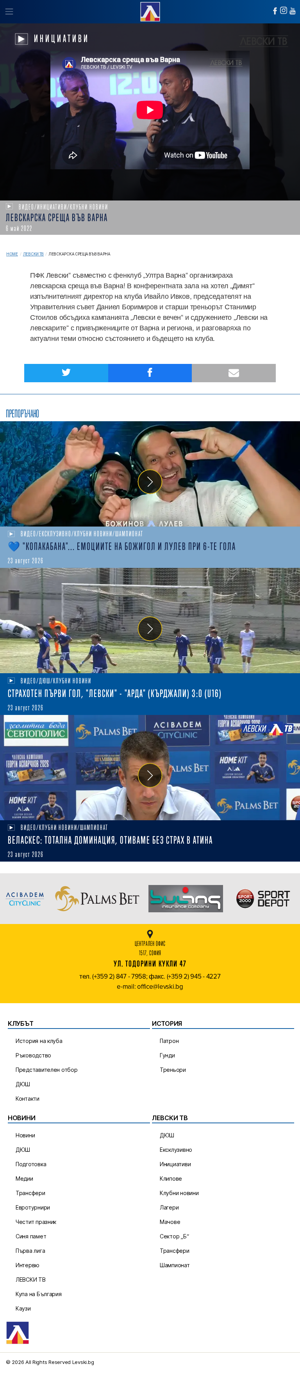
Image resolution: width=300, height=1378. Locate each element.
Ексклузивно (176, 1149)
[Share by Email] (234, 373)
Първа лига (30, 1250)
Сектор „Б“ (174, 1236)
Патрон (169, 1040)
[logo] (150, 10)
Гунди (167, 1055)
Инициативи (175, 1164)
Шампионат (175, 1265)
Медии (24, 1178)
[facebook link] (275, 10)
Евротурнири (33, 1207)
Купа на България (39, 1294)
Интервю (27, 1265)
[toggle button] (9, 11)
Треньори (173, 1069)
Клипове (171, 1178)
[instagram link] (283, 10)
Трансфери (30, 1193)
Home (12, 254)
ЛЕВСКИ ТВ (31, 1279)
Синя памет (31, 1236)
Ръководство (33, 1055)
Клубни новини (179, 1193)
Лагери (169, 1207)
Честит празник (36, 1221)
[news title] (150, 474)
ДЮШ (23, 1084)
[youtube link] (292, 10)
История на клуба (39, 1040)
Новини (25, 1135)
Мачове (170, 1221)
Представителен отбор (47, 1069)
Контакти (27, 1098)
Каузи (23, 1308)
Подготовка (31, 1164)
